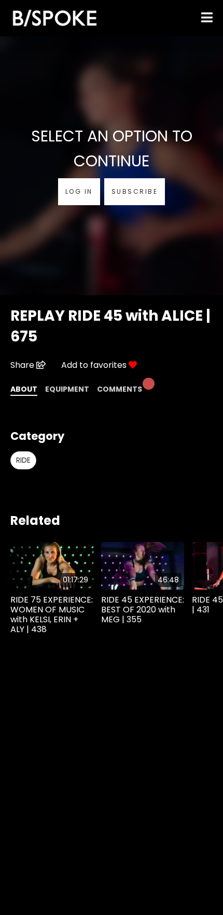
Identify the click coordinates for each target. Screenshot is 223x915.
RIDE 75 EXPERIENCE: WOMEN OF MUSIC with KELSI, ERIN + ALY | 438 (51, 615)
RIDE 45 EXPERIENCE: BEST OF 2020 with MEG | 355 (142, 609)
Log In (79, 191)
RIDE (23, 460)
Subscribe (135, 191)
